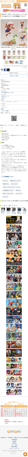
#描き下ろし (6, 184)
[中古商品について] (14, 176)
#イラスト (5, 180)
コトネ (3, 105)
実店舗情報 (14, 439)
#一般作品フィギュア (8, 190)
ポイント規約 (14, 444)
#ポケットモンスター (8, 193)
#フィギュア (15, 184)
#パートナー (19, 193)
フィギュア (10, 125)
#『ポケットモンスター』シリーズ (11, 187)
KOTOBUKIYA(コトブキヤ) (7, 92)
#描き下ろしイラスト (15, 180)
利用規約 (14, 443)
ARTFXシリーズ (5, 96)
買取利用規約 (14, 446)
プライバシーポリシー (14, 448)
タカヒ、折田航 (5, 110)
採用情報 (14, 441)
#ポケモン (18, 190)
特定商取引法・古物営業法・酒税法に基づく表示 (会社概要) (14, 437)
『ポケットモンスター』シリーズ (9, 101)
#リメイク (5, 196)
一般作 (16, 125)
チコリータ (4, 107)
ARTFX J (3, 98)
